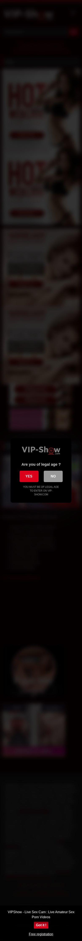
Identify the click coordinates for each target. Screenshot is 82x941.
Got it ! (41, 925)
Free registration (41, 934)
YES (28, 476)
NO (53, 476)
